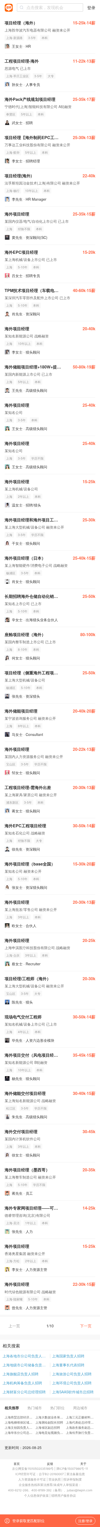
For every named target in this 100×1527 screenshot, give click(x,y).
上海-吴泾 (12, 1223)
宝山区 (10, 764)
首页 (17, 1463)
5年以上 (26, 114)
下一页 (86, 1325)
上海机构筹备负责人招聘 (22, 1382)
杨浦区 (10, 573)
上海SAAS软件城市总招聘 (73, 1391)
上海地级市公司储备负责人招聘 (26, 1364)
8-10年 (22, 649)
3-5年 (32, 37)
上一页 (14, 1325)
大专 (51, 76)
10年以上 (31, 190)
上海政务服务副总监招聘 (83, 1427)
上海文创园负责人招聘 (20, 1427)
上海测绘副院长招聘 (49, 1422)
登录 (91, 8)
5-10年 (22, 267)
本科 (45, 37)
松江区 (10, 1108)
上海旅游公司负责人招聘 (72, 1373)
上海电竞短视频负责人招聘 (53, 1432)
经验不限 (24, 229)
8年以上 (23, 726)
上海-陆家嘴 (14, 1299)
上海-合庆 (12, 955)
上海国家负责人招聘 (68, 1355)
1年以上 (30, 1223)
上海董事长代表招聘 (68, 1364)
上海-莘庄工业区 (17, 76)
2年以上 (23, 496)
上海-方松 (12, 1261)
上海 (9, 229)
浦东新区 (12, 802)
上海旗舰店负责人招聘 (20, 1373)
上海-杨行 (12, 190)
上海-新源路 (14, 37)
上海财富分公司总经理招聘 (24, 1391)
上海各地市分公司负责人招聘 (26, 1355)
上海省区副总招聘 (47, 1427)
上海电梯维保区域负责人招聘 (25, 1422)
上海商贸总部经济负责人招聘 (25, 1417)
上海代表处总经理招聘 (81, 1422)
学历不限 (37, 458)
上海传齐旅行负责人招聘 (83, 1432)
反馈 (50, 1463)
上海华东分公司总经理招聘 (23, 1432)
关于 (83, 1463)
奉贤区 (10, 114)
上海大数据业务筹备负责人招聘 (56, 1417)
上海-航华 (12, 152)
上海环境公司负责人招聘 (72, 1382)
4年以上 (23, 1031)
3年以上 (23, 917)
